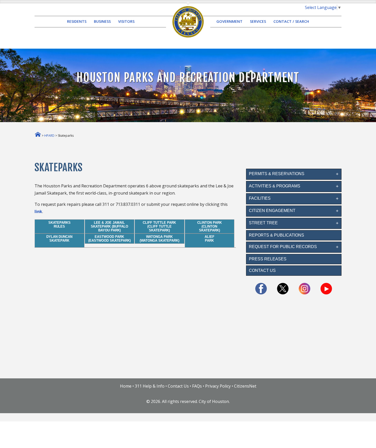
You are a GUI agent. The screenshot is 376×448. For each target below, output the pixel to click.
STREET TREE (263, 223)
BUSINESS (102, 21)
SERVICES (258, 21)
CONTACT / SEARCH (291, 21)
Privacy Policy (218, 386)
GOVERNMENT (229, 21)
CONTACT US (262, 270)
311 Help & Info (149, 386)
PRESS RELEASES (267, 259)
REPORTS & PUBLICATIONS (276, 235)
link (38, 211)
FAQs (197, 386)
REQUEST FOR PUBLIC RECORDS (283, 246)
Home (125, 386)
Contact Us (178, 386)
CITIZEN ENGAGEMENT (272, 210)
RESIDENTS (76, 21)
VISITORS (126, 21)
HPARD (49, 135)
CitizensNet (245, 386)
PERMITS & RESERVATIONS (276, 174)
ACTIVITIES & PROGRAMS (274, 186)
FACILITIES (260, 198)
